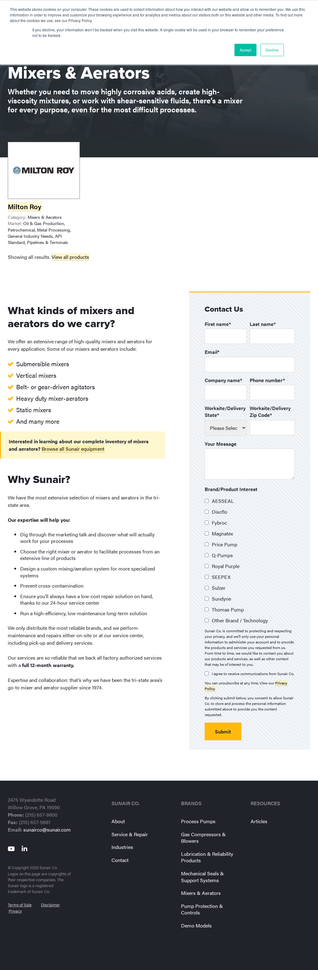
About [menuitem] (118, 821)
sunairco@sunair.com (47, 829)
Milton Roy (24, 206)
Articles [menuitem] (259, 821)
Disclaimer (50, 905)
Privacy (15, 911)
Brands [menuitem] (191, 803)
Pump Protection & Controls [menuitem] (202, 909)
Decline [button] (272, 49)
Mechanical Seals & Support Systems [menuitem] (202, 877)
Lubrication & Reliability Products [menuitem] (207, 857)
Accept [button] (245, 49)
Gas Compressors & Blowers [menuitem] (203, 838)
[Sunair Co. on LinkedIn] (26, 848)
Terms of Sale (20, 905)
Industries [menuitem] (122, 846)
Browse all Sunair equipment (73, 448)
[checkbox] (250, 560)
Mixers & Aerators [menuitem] (201, 892)
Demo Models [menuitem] (196, 925)
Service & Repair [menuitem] (129, 834)
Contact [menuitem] (120, 860)
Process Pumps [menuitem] (198, 821)
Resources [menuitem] (265, 803)
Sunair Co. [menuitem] (125, 803)
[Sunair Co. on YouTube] (13, 848)
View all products (70, 256)
